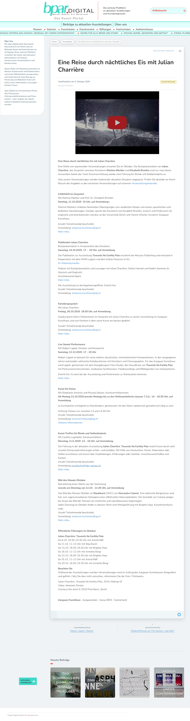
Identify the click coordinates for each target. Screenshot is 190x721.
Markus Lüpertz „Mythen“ (82, 631)
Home (54, 41)
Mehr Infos (63, 231)
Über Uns (24, 715)
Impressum (33, 715)
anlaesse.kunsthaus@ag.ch (86, 228)
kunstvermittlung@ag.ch (85, 418)
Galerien (51, 29)
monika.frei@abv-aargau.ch (86, 465)
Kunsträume (68, 29)
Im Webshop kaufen (68, 263)
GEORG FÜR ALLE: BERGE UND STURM (85, 33)
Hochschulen (123, 29)
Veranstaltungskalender (144, 183)
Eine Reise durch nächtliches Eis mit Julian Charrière (116, 66)
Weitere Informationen (70, 422)
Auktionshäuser (144, 29)
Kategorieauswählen (26, 681)
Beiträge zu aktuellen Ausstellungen (87, 24)
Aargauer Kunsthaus (65, 86)
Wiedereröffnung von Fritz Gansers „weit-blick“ (153, 631)
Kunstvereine (87, 29)
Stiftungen (105, 29)
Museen (37, 29)
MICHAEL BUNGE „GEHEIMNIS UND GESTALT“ (131, 33)
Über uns (121, 24)
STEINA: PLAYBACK (168, 33)
